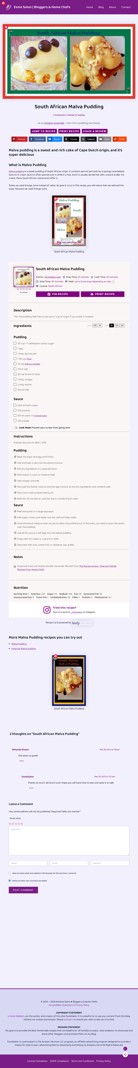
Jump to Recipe (44, 131)
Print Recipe (69, 131)
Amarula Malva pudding (23, 649)
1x (112, 325)
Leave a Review (94, 131)
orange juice (40, 416)
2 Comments (59, 115)
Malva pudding (17, 171)
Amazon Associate (54, 123)
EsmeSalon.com (53, 277)
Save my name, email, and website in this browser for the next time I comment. (44, 873)
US (94, 325)
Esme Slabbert (16, 1016)
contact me (70, 1019)
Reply (22, 761)
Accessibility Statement (61, 1005)
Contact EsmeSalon (37, 1061)
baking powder (32, 364)
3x (122, 325)
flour (29, 359)
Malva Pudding (19, 644)
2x (116, 325)
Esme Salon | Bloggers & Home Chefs (42, 7)
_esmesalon (76, 612)
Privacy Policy (82, 1005)
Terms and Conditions (82, 1061)
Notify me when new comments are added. (29, 880)
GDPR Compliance (59, 1061)
